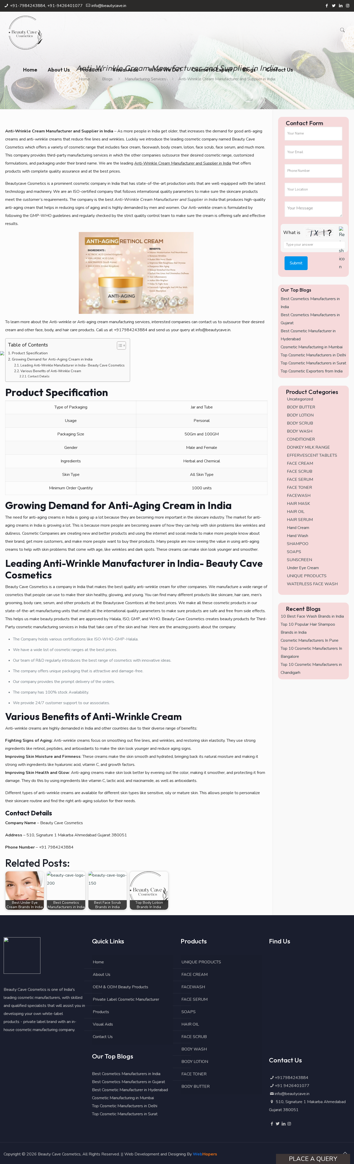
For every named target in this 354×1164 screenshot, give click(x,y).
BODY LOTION (194, 1061)
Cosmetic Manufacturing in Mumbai (312, 347)
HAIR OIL (190, 1024)
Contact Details (38, 376)
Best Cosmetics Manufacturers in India (126, 1074)
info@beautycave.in (108, 6)
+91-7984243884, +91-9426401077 (46, 6)
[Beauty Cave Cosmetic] (26, 31)
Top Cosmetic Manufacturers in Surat (313, 363)
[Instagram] (347, 5)
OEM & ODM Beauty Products (120, 987)
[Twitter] (333, 5)
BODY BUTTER (195, 1086)
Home (98, 962)
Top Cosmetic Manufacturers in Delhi (313, 355)
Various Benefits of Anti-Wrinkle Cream (50, 371)
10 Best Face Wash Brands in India (312, 616)
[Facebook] (326, 5)
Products (101, 1012)
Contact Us (103, 1037)
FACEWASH (193, 987)
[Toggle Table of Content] (119, 345)
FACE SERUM (194, 999)
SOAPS (188, 1012)
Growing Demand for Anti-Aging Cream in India (52, 359)
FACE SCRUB (194, 1037)
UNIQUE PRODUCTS (201, 962)
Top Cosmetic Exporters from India (312, 371)
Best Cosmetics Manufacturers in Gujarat (128, 1082)
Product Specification (30, 353)
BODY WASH (194, 1049)
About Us (101, 974)
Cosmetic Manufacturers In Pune (309, 640)
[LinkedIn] (340, 5)
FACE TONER (194, 1074)
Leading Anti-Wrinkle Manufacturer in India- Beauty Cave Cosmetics (72, 365)
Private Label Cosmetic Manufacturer (126, 999)
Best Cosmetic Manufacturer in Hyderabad (130, 1090)
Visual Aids (103, 1024)
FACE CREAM (194, 974)
